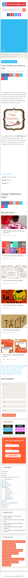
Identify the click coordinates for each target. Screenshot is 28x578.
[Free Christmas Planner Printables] (14, 271)
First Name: (8, 443)
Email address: (9, 449)
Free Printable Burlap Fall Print (11, 330)
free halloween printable (9, 547)
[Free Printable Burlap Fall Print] (14, 321)
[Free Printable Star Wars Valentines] (14, 247)
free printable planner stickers (10, 553)
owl (15, 374)
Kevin (3, 71)
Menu (3, 50)
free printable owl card (7, 368)
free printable (18, 550)
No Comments (21, 71)
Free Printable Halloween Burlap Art (13, 305)
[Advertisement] (14, 34)
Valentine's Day (14, 54)
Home (2, 54)
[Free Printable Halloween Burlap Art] (14, 296)
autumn (5, 541)
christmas (11, 541)
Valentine (19, 374)
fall (17, 541)
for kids (22, 541)
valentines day (6, 565)
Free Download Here (7, 174)
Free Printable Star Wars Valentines (13, 255)
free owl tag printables (20, 366)
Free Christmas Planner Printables (13, 280)
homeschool (6, 562)
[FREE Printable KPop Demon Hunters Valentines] (14, 222)
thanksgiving (15, 562)
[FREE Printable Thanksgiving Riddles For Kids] (14, 346)
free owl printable (9, 366)
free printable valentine (13, 372)
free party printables (8, 550)
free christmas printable (9, 544)
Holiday (7, 54)
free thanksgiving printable (9, 559)
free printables (6, 556)
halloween (20, 559)
